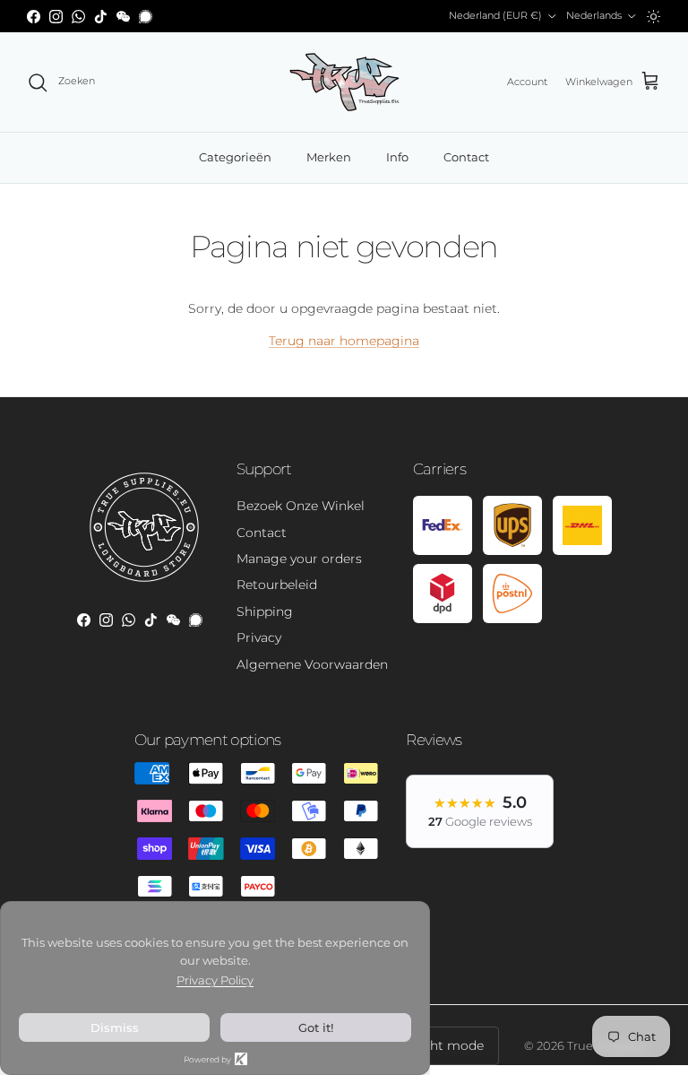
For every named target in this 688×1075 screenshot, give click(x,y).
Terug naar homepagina (344, 341)
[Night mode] (653, 16)
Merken (328, 157)
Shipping (264, 611)
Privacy (258, 637)
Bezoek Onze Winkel (300, 506)
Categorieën (235, 157)
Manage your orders (299, 559)
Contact (466, 157)
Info (397, 157)
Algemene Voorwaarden (312, 664)
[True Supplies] (344, 82)
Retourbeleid (276, 585)
